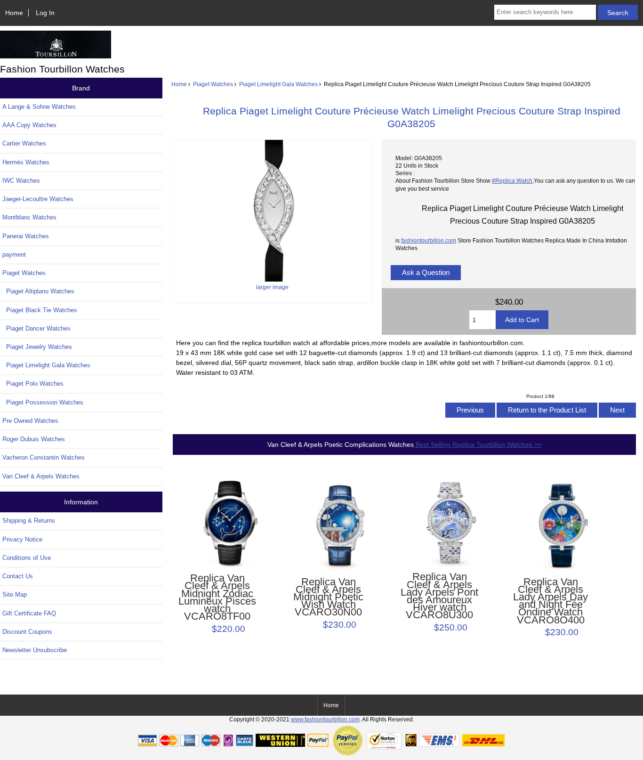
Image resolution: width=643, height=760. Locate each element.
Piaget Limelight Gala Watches (278, 84)
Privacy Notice (22, 539)
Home (14, 12)
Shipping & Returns (28, 520)
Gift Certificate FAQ (29, 613)
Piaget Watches (213, 84)
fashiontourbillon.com (428, 240)
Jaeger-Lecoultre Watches (37, 198)
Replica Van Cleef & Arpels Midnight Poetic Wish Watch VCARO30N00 (328, 597)
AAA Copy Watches (29, 125)
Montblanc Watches (29, 217)
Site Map (14, 594)
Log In (45, 12)
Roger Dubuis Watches (33, 439)
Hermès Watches (25, 162)
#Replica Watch (512, 181)
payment (14, 254)
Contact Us (17, 576)
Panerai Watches (25, 236)
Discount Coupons (27, 631)
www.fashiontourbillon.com (325, 719)
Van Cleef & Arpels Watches (41, 476)
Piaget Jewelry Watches (37, 346)
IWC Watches (21, 180)
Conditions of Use (26, 557)
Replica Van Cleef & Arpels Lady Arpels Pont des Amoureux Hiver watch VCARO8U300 (439, 596)
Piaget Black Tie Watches (39, 310)
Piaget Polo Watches (33, 383)
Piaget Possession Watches (42, 402)
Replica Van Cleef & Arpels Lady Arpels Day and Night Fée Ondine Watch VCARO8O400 (550, 601)
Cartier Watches (24, 143)
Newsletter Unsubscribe (34, 650)
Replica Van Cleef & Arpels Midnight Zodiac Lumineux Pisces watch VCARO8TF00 (217, 597)
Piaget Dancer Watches (36, 328)
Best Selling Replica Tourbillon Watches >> (478, 444)
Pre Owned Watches (30, 420)
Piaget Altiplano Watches (38, 291)
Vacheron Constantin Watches (43, 457)
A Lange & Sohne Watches (39, 106)
